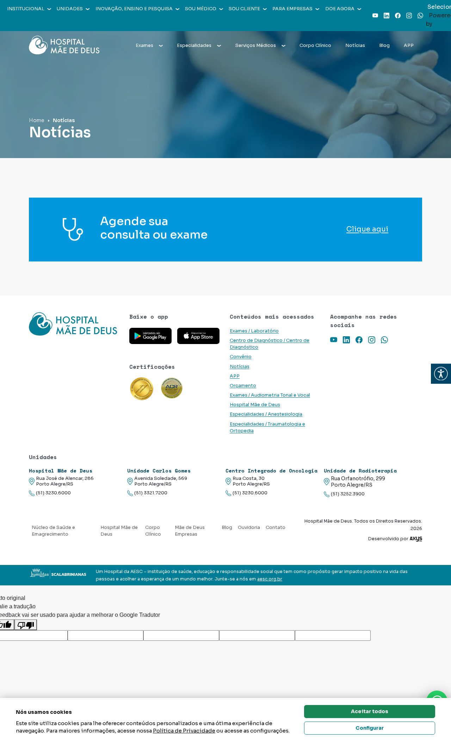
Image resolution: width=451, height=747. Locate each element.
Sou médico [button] (200, 9)
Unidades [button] (70, 9)
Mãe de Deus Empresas (190, 531)
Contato (275, 527)
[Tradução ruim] (25, 624)
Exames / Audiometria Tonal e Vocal (270, 395)
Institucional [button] (25, 9)
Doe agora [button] (339, 9)
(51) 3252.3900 (348, 494)
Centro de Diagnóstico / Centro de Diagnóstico (269, 344)
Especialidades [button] (194, 45)
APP (409, 45)
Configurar (370, 728)
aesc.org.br (269, 579)
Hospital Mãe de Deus (255, 405)
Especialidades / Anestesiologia (266, 414)
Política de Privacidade (184, 730)
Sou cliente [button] (244, 9)
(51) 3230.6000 (53, 493)
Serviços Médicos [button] (255, 45)
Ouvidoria (249, 527)
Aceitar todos (369, 711)
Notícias (355, 45)
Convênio (241, 357)
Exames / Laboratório (254, 331)
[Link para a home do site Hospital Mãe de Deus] (75, 324)
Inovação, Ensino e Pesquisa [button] (134, 9)
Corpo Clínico (315, 45)
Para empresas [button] (292, 9)
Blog (384, 45)
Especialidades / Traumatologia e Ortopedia (267, 427)
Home (36, 120)
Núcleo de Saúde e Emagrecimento (53, 531)
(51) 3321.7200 (150, 493)
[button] (441, 373)
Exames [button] (144, 45)
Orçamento (243, 385)
